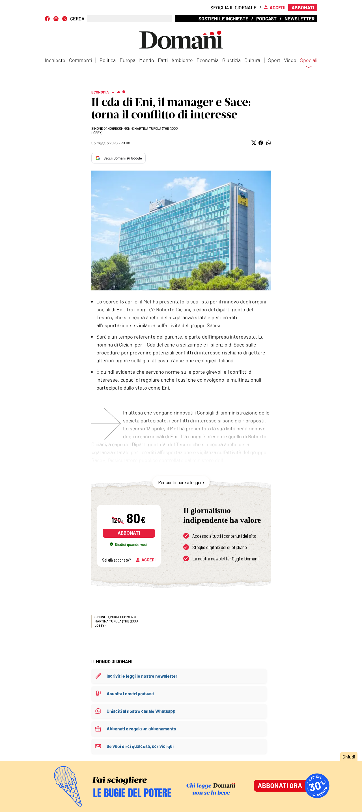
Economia (208, 60)
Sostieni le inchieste (223, 18)
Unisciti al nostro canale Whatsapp (141, 711)
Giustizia (231, 60)
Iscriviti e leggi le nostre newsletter (142, 676)
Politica (108, 60)
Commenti (80, 60)
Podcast (266, 18)
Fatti (163, 60)
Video (290, 60)
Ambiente (182, 60)
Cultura (252, 60)
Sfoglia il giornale (233, 7)
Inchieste (55, 60)
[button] (253, 143)
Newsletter (299, 18)
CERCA (77, 18)
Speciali (308, 60)
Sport (274, 60)
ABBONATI (129, 533)
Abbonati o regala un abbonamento (141, 728)
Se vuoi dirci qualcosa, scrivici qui (140, 746)
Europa (127, 60)
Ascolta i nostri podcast (130, 693)
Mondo (146, 60)
